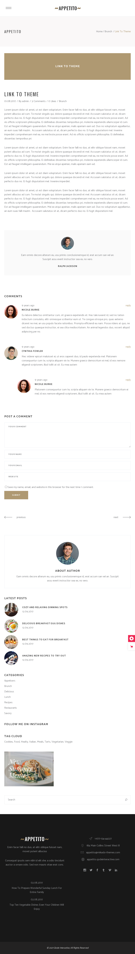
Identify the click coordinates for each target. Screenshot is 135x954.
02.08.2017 (37, 883)
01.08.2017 (10, 101)
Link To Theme (67, 66)
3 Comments (39, 101)
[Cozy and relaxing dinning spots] (11, 610)
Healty (24, 742)
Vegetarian (58, 742)
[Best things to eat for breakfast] (11, 642)
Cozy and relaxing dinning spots (45, 607)
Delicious (9, 692)
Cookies (8, 742)
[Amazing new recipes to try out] (11, 658)
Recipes (8, 702)
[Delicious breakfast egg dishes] (11, 626)
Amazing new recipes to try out (44, 656)
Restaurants (10, 708)
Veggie (68, 742)
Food (17, 742)
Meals (40, 742)
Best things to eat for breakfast (45, 640)
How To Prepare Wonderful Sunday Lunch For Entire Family (37, 890)
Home (99, 31)
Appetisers (9, 681)
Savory (8, 713)
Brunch (108, 31)
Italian (32, 742)
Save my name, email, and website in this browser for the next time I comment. (51, 487)
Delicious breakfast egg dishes (43, 624)
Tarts (47, 742)
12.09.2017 (27, 612)
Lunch (7, 697)
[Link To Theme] (67, 243)
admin (25, 101)
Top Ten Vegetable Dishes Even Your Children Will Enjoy (37, 907)
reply (128, 305)
